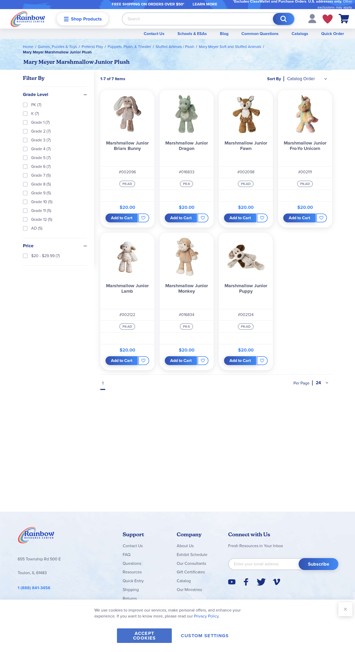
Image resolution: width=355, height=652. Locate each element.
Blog (224, 34)
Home (28, 47)
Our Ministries (189, 590)
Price (28, 246)
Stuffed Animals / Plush (175, 47)
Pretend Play (92, 47)
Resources (132, 572)
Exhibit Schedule (192, 555)
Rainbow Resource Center (36, 536)
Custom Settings (205, 635)
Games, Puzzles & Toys (57, 47)
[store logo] (28, 18)
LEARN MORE (205, 4)
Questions (132, 563)
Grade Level (35, 94)
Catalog (184, 581)
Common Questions (260, 34)
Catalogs (300, 34)
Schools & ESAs (192, 34)
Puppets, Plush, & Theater (129, 47)
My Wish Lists (328, 19)
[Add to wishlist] (143, 218)
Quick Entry (133, 581)
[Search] (283, 19)
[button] (312, 18)
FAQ (126, 555)
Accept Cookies (144, 635)
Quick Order (332, 34)
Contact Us (154, 34)
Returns (130, 598)
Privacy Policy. (207, 616)
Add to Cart (121, 218)
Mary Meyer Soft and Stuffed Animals (230, 47)
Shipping (131, 590)
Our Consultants (191, 563)
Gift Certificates (191, 572)
